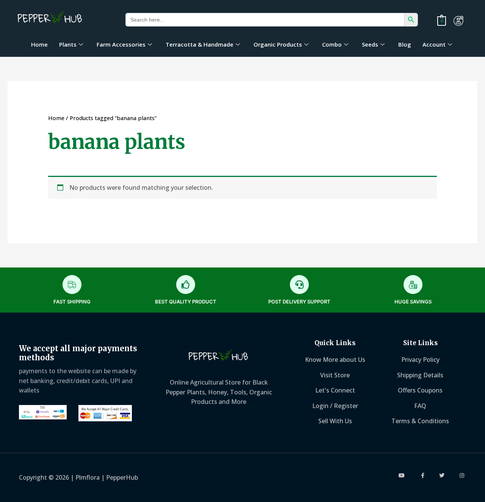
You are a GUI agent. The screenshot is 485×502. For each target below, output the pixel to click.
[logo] (50, 18)
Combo (332, 44)
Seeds (370, 44)
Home (39, 44)
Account (434, 44)
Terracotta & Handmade (199, 44)
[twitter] (442, 475)
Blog (404, 44)
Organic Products (277, 44)
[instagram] (462, 475)
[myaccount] (458, 21)
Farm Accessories (121, 44)
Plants (68, 44)
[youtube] (402, 475)
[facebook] (422, 475)
